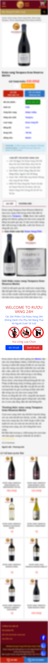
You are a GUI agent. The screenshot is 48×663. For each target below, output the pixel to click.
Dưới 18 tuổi (33, 347)
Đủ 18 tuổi (14, 347)
